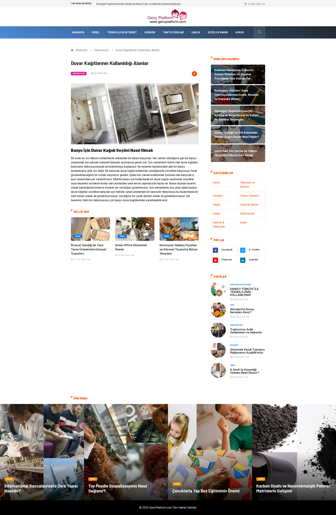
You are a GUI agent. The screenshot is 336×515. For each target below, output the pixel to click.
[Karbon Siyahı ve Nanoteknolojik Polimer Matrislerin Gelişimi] (294, 452)
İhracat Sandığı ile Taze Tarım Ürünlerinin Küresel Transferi (88, 249)
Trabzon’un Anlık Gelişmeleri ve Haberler (246, 330)
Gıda (232, 305)
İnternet (234, 345)
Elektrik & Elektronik (219, 224)
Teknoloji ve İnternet (122, 32)
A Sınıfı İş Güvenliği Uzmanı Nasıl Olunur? (244, 371)
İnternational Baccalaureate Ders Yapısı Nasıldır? (41, 488)
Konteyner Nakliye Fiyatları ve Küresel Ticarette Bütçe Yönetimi (178, 249)
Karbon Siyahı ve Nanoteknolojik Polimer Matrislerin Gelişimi (293, 488)
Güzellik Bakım (218, 32)
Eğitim (9, 479)
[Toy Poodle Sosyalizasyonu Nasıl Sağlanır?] (126, 452)
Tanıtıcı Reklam (173, 32)
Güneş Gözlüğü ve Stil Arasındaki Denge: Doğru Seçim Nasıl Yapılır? (130, 4)
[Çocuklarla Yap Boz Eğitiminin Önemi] (210, 452)
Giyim (243, 222)
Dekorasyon (101, 50)
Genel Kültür (236, 325)
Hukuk (239, 32)
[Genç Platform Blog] (168, 16)
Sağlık (195, 32)
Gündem (150, 32)
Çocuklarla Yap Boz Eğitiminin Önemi (206, 490)
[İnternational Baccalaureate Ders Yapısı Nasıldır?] (42, 452)
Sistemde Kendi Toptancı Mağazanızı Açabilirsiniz (247, 350)
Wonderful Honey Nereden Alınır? (242, 310)
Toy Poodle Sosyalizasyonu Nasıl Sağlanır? (117, 488)
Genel (96, 32)
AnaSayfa (78, 32)
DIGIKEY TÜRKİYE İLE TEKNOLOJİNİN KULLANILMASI (244, 292)
